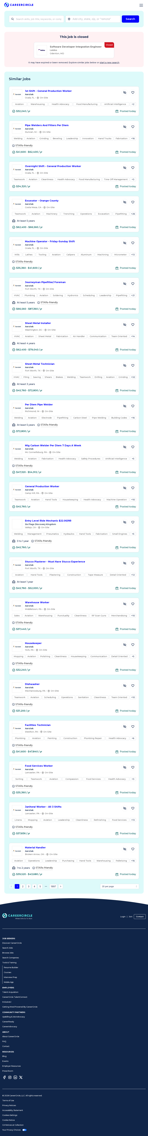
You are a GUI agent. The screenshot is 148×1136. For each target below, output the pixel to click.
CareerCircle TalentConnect (14, 997)
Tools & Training (9, 962)
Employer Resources (11, 1066)
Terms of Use (8, 1100)
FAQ (4, 1041)
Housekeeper (33, 643)
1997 (53, 886)
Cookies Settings (9, 1115)
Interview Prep (10, 977)
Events (5, 1061)
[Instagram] (10, 1077)
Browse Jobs (7, 953)
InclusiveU (6, 1002)
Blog (4, 1056)
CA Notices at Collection (13, 1125)
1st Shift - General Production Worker (48, 91)
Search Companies (10, 958)
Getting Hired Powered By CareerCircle (19, 1007)
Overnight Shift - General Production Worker (53, 166)
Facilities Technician (38, 725)
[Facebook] (4, 1077)
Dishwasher (32, 684)
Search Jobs (7, 948)
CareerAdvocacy (9, 1026)
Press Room (7, 1071)
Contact (140, 917)
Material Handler (35, 847)
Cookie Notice (8, 1120)
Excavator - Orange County (42, 200)
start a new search (109, 62)
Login (122, 917)
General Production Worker (42, 486)
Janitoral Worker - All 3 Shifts (43, 806)
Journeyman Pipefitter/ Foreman (45, 282)
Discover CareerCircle (12, 943)
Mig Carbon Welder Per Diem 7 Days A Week (53, 445)
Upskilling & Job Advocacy (13, 1017)
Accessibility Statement (12, 1110)
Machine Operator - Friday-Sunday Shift (50, 241)
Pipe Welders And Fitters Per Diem (47, 125)
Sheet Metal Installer (38, 323)
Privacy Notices (9, 1105)
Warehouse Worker (37, 602)
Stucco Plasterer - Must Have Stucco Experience (55, 561)
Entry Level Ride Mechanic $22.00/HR (48, 520)
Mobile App (8, 982)
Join (130, 917)
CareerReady (8, 1022)
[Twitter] (21, 1077)
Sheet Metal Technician (39, 364)
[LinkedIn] (15, 1077)
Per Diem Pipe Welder (39, 404)
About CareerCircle (10, 1036)
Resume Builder (11, 967)
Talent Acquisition (10, 992)
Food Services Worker (39, 765)
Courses (7, 972)
